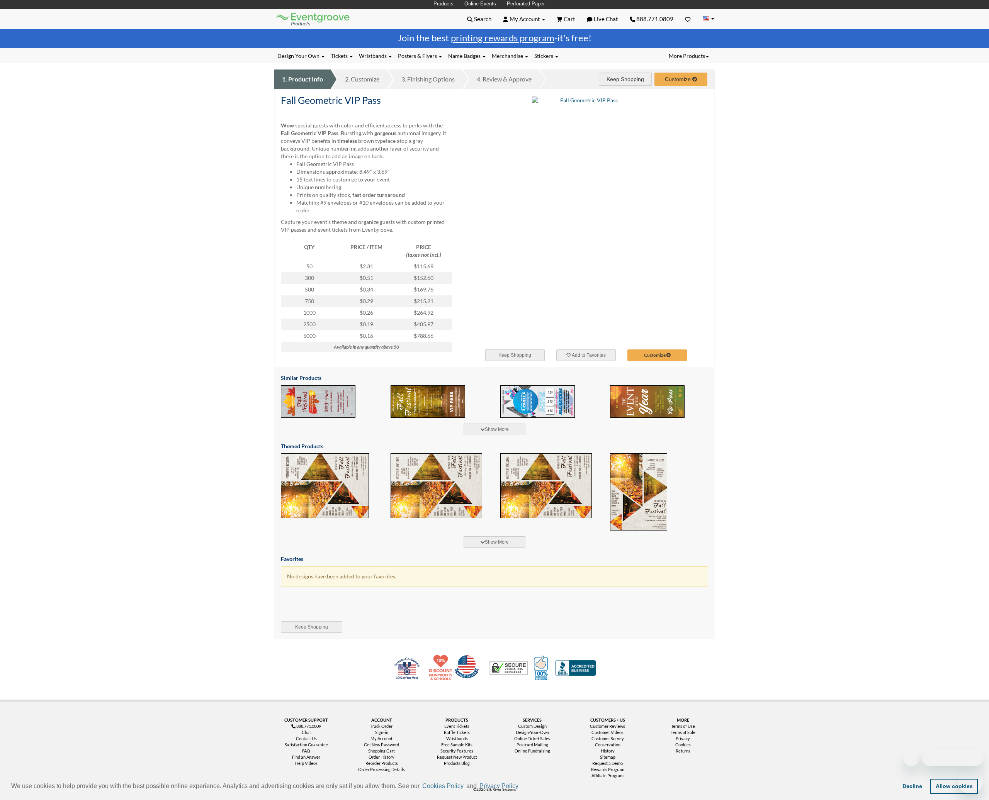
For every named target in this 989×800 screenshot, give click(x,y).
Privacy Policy (498, 786)
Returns (683, 750)
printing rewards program (502, 37)
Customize (362, 79)
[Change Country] (709, 18)
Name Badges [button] (465, 56)
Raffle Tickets (457, 732)
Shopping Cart (381, 750)
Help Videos (306, 763)
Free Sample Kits (456, 744)
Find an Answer (306, 756)
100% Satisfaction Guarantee (542, 668)
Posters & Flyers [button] (418, 56)
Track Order (381, 726)
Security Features (456, 750)
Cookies (683, 744)
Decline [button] (912, 786)
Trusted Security (509, 668)
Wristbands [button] (373, 56)
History (608, 750)
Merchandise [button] (508, 56)
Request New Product (457, 756)
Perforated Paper (526, 4)
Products (443, 4)
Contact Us (306, 738)
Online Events (480, 4)
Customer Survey (607, 738)
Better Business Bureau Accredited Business (575, 668)
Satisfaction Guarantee (306, 744)
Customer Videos (607, 732)
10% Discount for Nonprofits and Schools (442, 668)
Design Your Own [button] (299, 56)
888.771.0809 (654, 18)
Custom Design (532, 726)
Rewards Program (607, 769)
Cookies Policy (443, 786)
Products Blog (457, 763)
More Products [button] (687, 56)
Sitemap (607, 756)
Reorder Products (381, 763)
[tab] (494, 429)
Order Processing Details (381, 769)
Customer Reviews (607, 726)
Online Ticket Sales (532, 738)
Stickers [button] (544, 56)
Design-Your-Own (532, 732)
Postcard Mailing (532, 744)
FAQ (306, 750)
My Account (381, 738)
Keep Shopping (625, 79)
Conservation (607, 744)
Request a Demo (607, 763)
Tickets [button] (340, 56)
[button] (523, 787)
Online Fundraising (532, 750)
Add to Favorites (588, 355)
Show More (497, 429)
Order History (381, 756)
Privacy (683, 738)
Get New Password (381, 744)
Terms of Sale (683, 732)
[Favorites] (688, 19)
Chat (306, 732)
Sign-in (381, 732)
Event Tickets (456, 726)
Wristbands (457, 738)
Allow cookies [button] (954, 786)
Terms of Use (683, 726)
